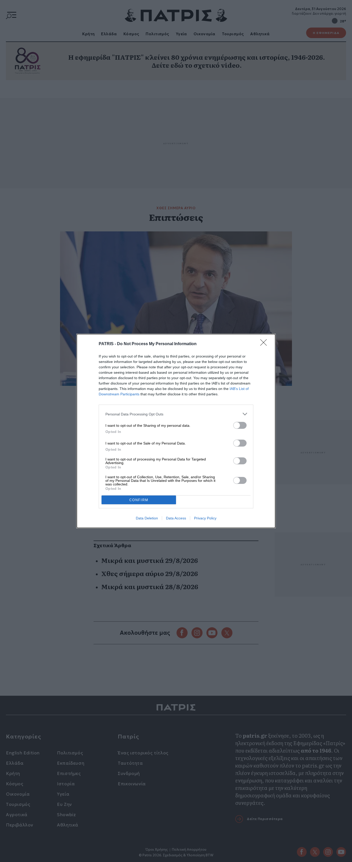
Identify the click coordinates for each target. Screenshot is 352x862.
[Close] (265, 344)
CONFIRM (138, 500)
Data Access (176, 518)
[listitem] (176, 414)
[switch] (240, 425)
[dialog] (176, 431)
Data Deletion (147, 518)
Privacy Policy (205, 518)
